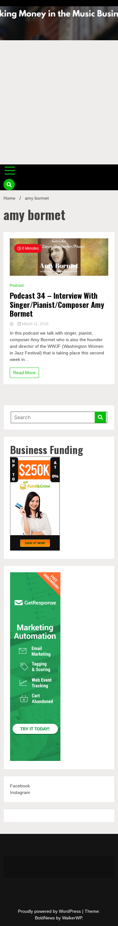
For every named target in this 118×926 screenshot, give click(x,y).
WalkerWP (72, 917)
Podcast (17, 285)
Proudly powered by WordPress (50, 911)
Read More (24, 372)
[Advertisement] (59, 102)
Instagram (20, 792)
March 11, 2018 (34, 324)
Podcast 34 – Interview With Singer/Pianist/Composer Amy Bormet (57, 304)
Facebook (20, 785)
